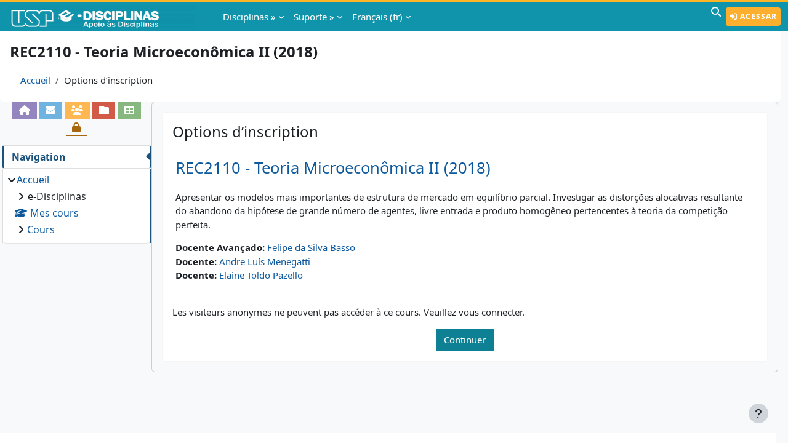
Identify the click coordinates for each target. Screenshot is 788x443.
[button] (716, 16)
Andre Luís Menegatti (264, 261)
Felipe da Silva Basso (311, 247)
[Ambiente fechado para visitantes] (76, 127)
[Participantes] (77, 110)
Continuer (465, 339)
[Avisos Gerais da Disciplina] (50, 110)
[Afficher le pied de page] (758, 413)
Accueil (35, 80)
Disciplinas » (249, 16)
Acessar (757, 16)
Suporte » (314, 16)
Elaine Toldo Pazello (261, 275)
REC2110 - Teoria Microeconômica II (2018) (333, 167)
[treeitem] (76, 204)
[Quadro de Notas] (129, 110)
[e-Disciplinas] (103, 16)
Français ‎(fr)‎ (377, 16)
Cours (41, 229)
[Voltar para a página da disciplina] (24, 110)
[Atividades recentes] (103, 110)
